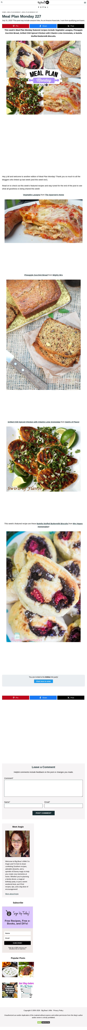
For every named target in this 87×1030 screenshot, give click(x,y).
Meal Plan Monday (14, 12)
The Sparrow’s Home (54, 195)
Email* (47, 802)
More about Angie (12, 894)
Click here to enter (43, 681)
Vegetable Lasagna (31, 195)
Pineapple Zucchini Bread (36, 275)
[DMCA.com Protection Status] (43, 1022)
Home (4, 12)
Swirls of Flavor (72, 422)
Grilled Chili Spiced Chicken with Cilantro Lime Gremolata (34, 422)
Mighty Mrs (58, 275)
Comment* (8, 778)
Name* (7, 802)
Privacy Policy (58, 1010)
